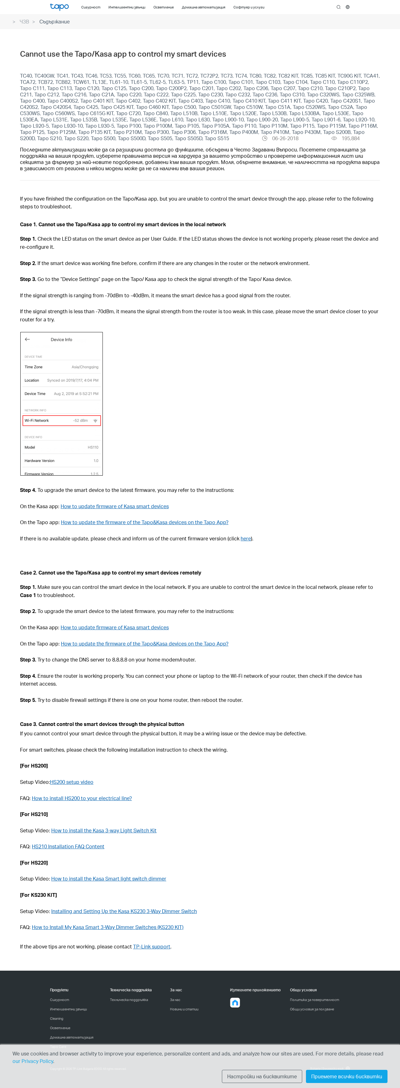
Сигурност (59, 1000)
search (339, 7)
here (246, 538)
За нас (175, 1000)
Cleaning (56, 1018)
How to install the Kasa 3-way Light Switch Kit (104, 830)
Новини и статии (184, 1009)
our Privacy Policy (32, 1061)
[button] (235, 1003)
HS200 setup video (71, 782)
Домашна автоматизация (71, 1037)
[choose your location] (348, 7)
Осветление (60, 1028)
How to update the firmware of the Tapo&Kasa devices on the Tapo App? (144, 522)
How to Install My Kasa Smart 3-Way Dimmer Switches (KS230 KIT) (107, 927)
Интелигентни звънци (68, 1009)
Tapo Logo (59, 7)
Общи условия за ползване (312, 1009)
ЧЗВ (24, 21)
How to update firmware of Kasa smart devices (115, 506)
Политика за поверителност (314, 1000)
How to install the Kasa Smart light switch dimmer (108, 878)
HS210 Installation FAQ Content (68, 846)
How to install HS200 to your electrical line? (82, 798)
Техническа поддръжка (129, 1000)
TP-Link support (151, 946)
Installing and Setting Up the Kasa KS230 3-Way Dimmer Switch (124, 911)
